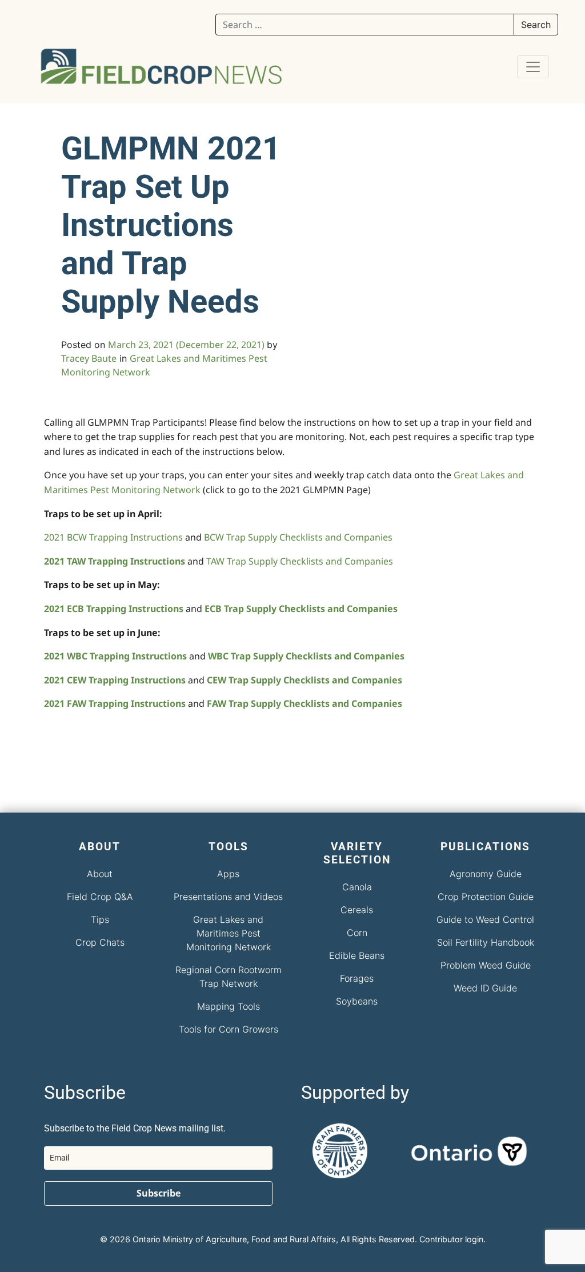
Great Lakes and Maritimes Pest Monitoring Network (228, 933)
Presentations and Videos (228, 896)
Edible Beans (356, 955)
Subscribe (159, 1193)
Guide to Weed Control (485, 919)
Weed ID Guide (485, 988)
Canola (357, 887)
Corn (357, 932)
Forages (357, 978)
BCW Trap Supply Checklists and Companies (298, 537)
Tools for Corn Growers (228, 1029)
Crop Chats (100, 942)
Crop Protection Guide (486, 896)
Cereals (356, 909)
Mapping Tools (228, 1006)
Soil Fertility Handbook (485, 942)
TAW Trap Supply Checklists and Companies (299, 561)
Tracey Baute (89, 358)
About (100, 873)
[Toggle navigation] (533, 66)
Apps (228, 873)
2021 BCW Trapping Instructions (113, 537)
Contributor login (451, 1239)
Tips (100, 919)
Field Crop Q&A (100, 896)
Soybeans (357, 1001)
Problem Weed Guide (485, 965)
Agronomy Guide (486, 873)
